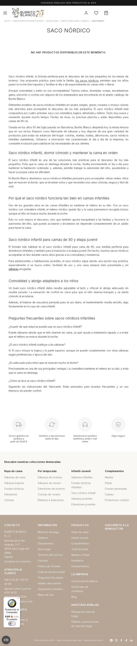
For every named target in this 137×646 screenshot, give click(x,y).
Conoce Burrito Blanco (84, 581)
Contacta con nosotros (17, 561)
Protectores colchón (117, 500)
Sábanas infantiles (82, 477)
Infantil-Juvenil (79, 537)
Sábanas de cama (14, 477)
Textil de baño (79, 549)
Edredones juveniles (83, 504)
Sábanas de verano (49, 482)
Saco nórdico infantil (83, 492)
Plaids (108, 482)
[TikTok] (126, 640)
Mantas (109, 477)
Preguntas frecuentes (50, 577)
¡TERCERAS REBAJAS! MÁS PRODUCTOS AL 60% (68, 3)
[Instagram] (116, 640)
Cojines (109, 494)
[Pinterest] (111, 640)
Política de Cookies (49, 566)
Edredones (10, 494)
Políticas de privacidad (51, 571)
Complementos (80, 543)
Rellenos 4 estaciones (51, 500)
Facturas (43, 560)
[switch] (12, 623)
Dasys (100, 640)
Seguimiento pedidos (50, 589)
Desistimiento (45, 543)
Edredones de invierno (51, 488)
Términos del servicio (50, 554)
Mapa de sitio (46, 594)
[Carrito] (106, 13)
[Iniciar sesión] (86, 13)
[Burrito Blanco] (45, 13)
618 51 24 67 (11, 579)
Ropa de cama (79, 532)
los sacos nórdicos (87, 80)
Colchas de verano (49, 494)
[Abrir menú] (5, 13)
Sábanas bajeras (14, 482)
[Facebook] (121, 640)
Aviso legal (44, 549)
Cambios (43, 537)
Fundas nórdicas (14, 488)
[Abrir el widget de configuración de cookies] (6, 640)
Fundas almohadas (116, 488)
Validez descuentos (49, 583)
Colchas (9, 500)
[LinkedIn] (131, 640)
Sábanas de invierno (50, 477)
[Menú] (18, 599)
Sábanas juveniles (82, 498)
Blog (74, 596)
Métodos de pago (48, 532)
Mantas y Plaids (80, 554)
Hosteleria (77, 560)
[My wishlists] (96, 13)
